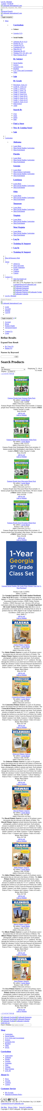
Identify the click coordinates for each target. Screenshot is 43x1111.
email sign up (5, 1023)
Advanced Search (7, 11)
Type (15, 114)
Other (15, 72)
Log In (16, 239)
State (15, 119)
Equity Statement (19, 267)
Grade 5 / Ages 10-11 (20, 96)
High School (17, 104)
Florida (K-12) (18, 43)
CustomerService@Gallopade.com (24, 284)
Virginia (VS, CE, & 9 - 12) (22, 53)
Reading (16, 69)
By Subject (18, 59)
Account (8, 309)
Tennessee (17, 203)
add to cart (21, 413)
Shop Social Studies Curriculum (23, 148)
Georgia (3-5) (17, 33)
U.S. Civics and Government (22, 70)
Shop (6, 21)
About (7, 262)
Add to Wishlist (21, 415)
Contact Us (8, 277)
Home (7, 324)
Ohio (15, 191)
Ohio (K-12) (17, 49)
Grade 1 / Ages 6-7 (19, 88)
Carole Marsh (25, 400)
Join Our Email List (19, 279)
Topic (15, 116)
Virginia (16, 215)
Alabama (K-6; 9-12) (20, 42)
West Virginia (19, 227)
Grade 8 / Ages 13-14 (20, 102)
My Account (9, 1092)
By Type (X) (9, 346)
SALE (7, 1047)
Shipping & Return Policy (13, 1094)
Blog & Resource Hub (12, 258)
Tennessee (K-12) (19, 51)
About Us (16, 264)
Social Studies (18, 63)
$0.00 (10, 4)
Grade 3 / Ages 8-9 (19, 92)
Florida (16, 154)
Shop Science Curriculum (21, 172)
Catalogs (16, 271)
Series (15, 117)
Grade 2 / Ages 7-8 (19, 90)
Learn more (9, 1056)
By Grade (17, 81)
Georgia (16, 166)
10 (13, 374)
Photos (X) (8, 348)
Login (7, 307)
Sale (15, 76)
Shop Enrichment (19, 150)
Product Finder (10, 326)
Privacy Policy (13, 1107)
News (7, 1079)
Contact (3, 4)
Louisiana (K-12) (19, 47)
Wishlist (7, 311)
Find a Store (18, 123)
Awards (15, 269)
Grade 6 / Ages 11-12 (20, 98)
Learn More (17, 146)
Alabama (17, 142)
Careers (15, 273)
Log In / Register (6, 2)
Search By (17, 110)
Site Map (4, 1107)
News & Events (18, 265)
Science (15, 65)
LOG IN (8, 1071)
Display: (4, 371)
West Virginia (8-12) (20, 55)
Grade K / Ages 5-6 (19, 87)
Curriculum (18, 25)
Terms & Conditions (25, 1107)
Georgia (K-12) (18, 45)
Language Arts (18, 67)
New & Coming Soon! (22, 128)
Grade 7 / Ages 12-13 (20, 100)
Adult (15, 105)
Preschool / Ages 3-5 (20, 85)
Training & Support (22, 243)
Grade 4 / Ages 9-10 (20, 94)
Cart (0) (7, 312)
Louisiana (17, 180)
